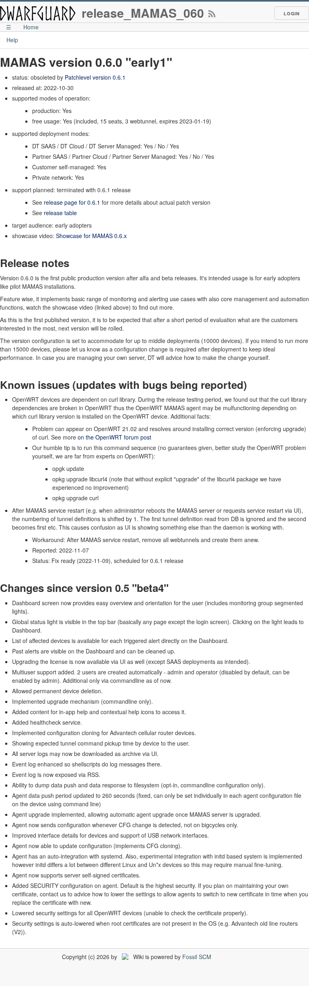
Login (292, 13)
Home (31, 27)
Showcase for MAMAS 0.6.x (91, 236)
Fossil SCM (196, 957)
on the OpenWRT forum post (114, 437)
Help (12, 40)
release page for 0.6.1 (72, 202)
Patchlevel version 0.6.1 (95, 77)
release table (60, 213)
